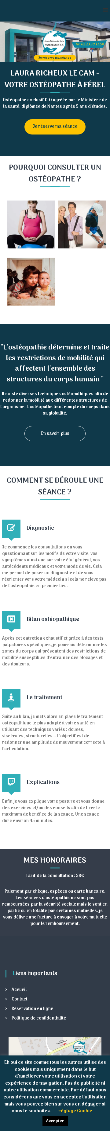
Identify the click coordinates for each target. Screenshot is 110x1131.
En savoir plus (55, 433)
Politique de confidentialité (39, 1018)
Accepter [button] (55, 1121)
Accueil (19, 989)
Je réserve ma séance (54, 57)
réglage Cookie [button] (75, 1111)
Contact (20, 999)
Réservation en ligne (32, 1008)
